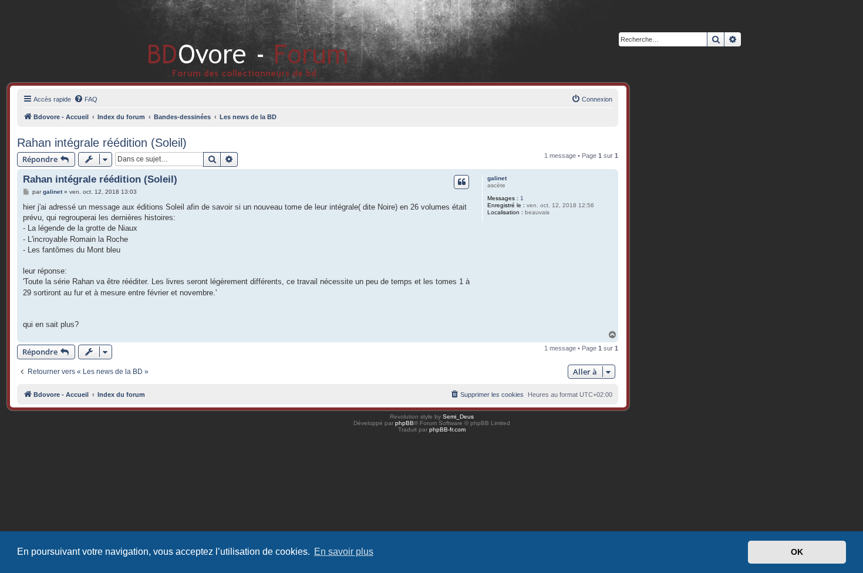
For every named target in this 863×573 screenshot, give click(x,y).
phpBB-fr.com (447, 429)
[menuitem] (85, 99)
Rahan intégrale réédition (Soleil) (102, 142)
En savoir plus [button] (343, 552)
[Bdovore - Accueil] (230, 41)
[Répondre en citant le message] (461, 182)
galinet (497, 178)
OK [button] (797, 552)
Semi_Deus (458, 416)
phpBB (404, 423)
